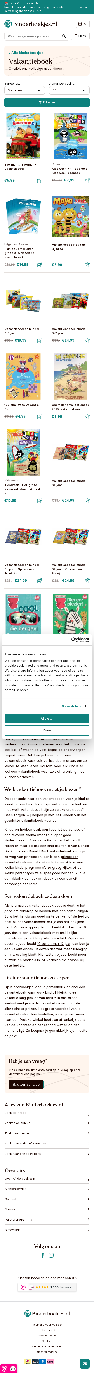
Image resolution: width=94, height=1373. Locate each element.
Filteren (49, 102)
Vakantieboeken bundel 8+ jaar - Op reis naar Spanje (69, 569)
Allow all (47, 718)
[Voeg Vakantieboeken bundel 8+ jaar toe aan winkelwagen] (87, 500)
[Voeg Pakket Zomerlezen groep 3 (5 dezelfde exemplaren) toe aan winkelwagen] (39, 264)
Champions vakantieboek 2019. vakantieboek (70, 407)
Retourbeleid (47, 1330)
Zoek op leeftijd (15, 1113)
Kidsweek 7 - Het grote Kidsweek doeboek (69, 171)
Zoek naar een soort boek (23, 1154)
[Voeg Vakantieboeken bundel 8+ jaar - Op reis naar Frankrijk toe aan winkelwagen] (39, 580)
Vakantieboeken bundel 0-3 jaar (21, 331)
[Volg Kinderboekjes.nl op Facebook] (42, 1255)
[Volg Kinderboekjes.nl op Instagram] (51, 1255)
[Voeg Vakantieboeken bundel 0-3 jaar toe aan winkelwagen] (39, 340)
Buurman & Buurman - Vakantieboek (20, 167)
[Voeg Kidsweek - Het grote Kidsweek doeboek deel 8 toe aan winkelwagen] (39, 500)
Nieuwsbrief (13, 1230)
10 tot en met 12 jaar (53, 943)
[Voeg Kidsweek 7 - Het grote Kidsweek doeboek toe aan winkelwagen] (87, 180)
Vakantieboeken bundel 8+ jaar (69, 483)
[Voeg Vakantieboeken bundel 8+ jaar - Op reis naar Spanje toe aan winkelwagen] (87, 580)
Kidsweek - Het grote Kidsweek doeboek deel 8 (22, 489)
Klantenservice (26, 1084)
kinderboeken (15, 840)
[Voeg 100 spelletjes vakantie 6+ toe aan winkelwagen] (39, 416)
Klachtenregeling (47, 1351)
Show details (71, 706)
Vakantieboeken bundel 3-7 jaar (69, 331)
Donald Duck (39, 851)
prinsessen (69, 856)
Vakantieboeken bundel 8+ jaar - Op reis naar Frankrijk (21, 569)
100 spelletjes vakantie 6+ (21, 407)
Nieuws (10, 1209)
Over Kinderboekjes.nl (20, 1178)
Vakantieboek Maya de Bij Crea (69, 247)
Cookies (47, 1341)
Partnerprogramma (18, 1219)
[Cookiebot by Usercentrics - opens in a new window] (70, 639)
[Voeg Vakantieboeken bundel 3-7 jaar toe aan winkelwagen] (87, 340)
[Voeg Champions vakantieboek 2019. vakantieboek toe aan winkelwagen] (87, 416)
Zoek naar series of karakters (25, 1143)
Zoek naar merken (18, 1133)
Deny (47, 730)
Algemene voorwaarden (47, 1324)
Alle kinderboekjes (26, 53)
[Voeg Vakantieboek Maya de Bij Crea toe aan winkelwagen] (87, 264)
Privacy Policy (47, 1335)
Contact (10, 1199)
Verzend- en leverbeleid (47, 1346)
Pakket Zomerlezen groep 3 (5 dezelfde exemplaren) (19, 253)
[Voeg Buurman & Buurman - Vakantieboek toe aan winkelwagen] (39, 180)
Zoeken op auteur (17, 1123)
